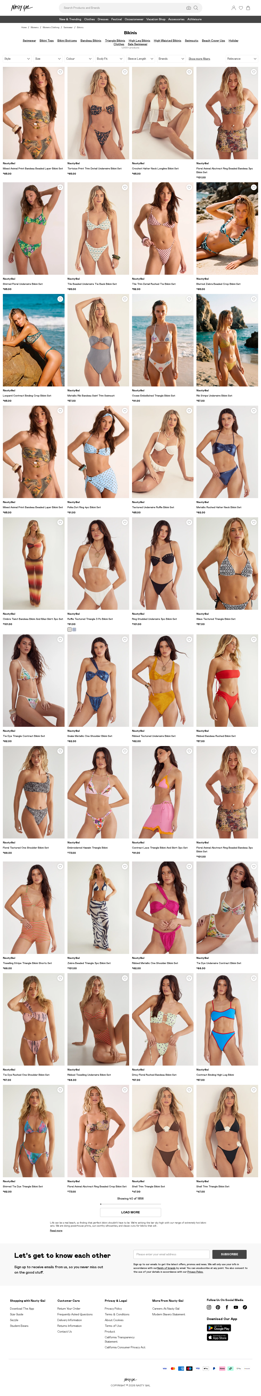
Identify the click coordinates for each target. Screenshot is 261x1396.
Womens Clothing (51, 27)
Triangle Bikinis (115, 40)
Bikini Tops (47, 40)
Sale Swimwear (137, 44)
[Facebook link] (227, 1307)
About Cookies (114, 1320)
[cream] (70, 629)
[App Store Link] (219, 1332)
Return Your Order (68, 1308)
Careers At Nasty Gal (165, 1308)
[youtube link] (236, 1307)
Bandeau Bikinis (91, 40)
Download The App (22, 1308)
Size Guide (16, 1314)
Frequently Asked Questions (75, 1314)
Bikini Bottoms (67, 40)
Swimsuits (191, 40)
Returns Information (69, 1325)
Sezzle (14, 1320)
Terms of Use (113, 1325)
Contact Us (64, 1331)
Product (110, 1331)
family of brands (166, 1268)
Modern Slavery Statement (168, 1314)
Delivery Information (69, 1320)
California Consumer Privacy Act (125, 1347)
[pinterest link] (218, 1307)
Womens (35, 27)
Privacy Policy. (195, 1271)
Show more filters (199, 58)
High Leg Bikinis (139, 40)
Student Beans (19, 1325)
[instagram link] (209, 1307)
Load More (130, 1212)
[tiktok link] (245, 1307)
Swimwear (68, 27)
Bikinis (80, 27)
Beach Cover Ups (213, 40)
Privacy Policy (113, 1308)
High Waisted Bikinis (167, 40)
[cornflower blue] (74, 629)
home (24, 27)
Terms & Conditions (117, 1314)
